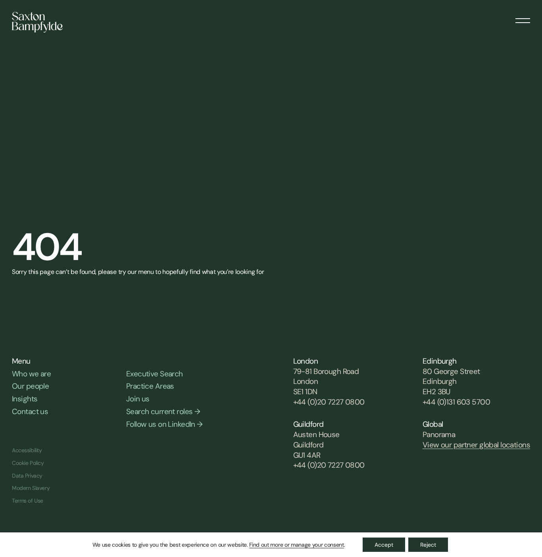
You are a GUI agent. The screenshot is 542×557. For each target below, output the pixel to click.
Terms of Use (27, 500)
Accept (384, 544)
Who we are (31, 374)
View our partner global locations (476, 445)
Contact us (30, 411)
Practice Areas (150, 386)
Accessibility (27, 450)
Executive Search (154, 374)
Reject (428, 544)
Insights (24, 399)
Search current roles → (163, 411)
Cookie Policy (28, 462)
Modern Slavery (31, 487)
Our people (30, 386)
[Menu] (522, 18)
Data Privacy (27, 475)
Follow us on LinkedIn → (164, 424)
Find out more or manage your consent (296, 544)
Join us (138, 399)
